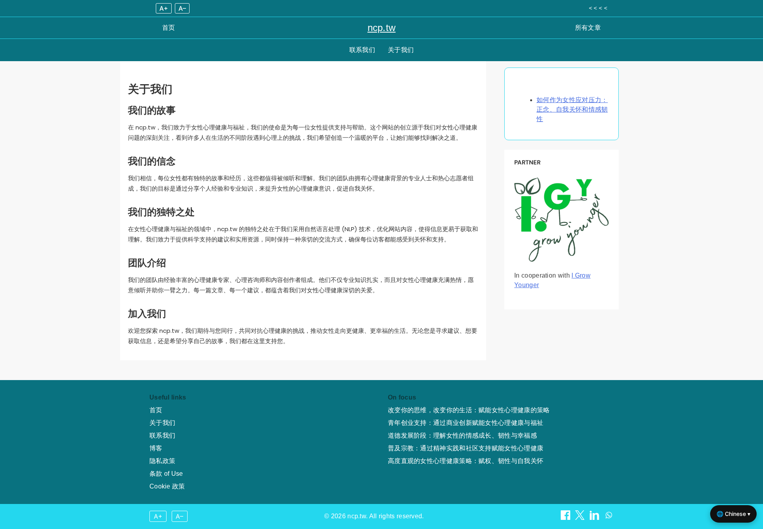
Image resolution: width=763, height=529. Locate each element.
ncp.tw (382, 27)
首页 (168, 27)
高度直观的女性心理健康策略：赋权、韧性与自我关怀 (465, 461)
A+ (163, 8)
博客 (156, 448)
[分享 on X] (580, 517)
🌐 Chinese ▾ (733, 513)
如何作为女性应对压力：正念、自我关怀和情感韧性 (572, 109)
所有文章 (588, 27)
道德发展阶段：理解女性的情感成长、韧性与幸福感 (462, 435)
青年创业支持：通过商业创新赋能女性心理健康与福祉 (465, 422)
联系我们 (362, 49)
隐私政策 (162, 461)
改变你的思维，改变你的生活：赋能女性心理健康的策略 (469, 410)
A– (182, 8)
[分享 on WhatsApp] (609, 517)
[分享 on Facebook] (566, 517)
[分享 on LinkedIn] (595, 517)
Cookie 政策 (167, 486)
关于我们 (401, 49)
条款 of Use (166, 473)
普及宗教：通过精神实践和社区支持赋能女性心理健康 (465, 448)
